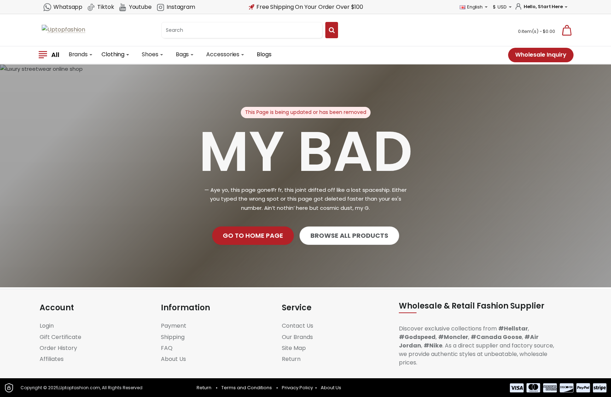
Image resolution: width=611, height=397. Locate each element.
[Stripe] (600, 387)
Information (185, 308)
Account (57, 308)
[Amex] (550, 387)
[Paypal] (583, 387)
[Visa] (517, 387)
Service (297, 308)
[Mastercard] (533, 387)
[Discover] (567, 387)
